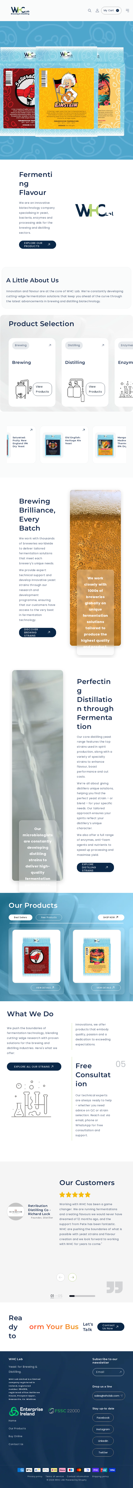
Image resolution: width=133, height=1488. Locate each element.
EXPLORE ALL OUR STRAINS (32, 1066)
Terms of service (55, 1476)
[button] (123, 10)
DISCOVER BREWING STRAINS (31, 632)
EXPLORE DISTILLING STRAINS (89, 867)
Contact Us (16, 1444)
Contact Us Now (109, 1326)
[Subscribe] (120, 1372)
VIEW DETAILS (43, 987)
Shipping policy (100, 1476)
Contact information (78, 1476)
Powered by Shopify (76, 1479)
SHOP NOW (109, 917)
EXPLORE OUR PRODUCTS (33, 244)
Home (12, 1420)
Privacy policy (35, 1476)
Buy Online (16, 1436)
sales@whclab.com (106, 1395)
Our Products (17, 1428)
